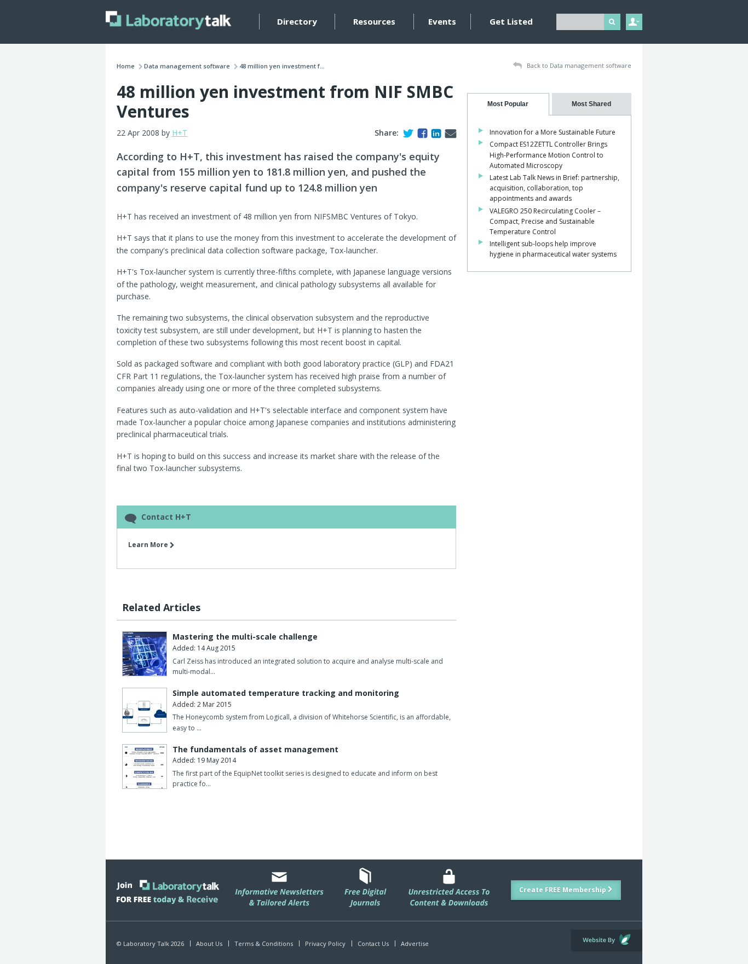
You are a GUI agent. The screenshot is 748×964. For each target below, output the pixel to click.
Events (442, 21)
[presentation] (508, 104)
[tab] (508, 104)
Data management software (187, 66)
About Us (209, 943)
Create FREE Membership (563, 890)
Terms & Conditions (263, 943)
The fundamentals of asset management (255, 749)
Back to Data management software (578, 65)
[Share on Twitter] (406, 132)
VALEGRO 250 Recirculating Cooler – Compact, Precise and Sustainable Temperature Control (545, 221)
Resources (374, 21)
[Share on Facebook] (420, 132)
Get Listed (511, 21)
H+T (179, 132)
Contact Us (373, 943)
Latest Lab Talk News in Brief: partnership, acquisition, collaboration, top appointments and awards (554, 188)
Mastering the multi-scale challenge (245, 636)
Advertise (415, 943)
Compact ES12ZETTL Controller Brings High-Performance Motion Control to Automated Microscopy (548, 155)
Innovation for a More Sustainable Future (552, 132)
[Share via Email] (448, 132)
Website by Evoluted (606, 940)
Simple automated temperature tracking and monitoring (285, 693)
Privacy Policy (325, 943)
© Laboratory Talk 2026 (150, 943)
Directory (297, 21)
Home (126, 66)
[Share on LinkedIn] (434, 132)
